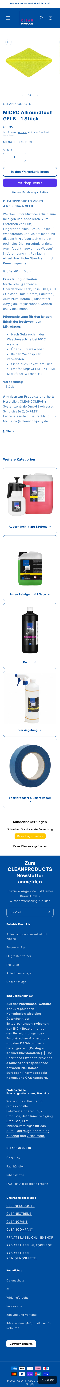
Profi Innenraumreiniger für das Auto (26, 1126)
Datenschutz (15, 1280)
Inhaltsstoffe (15, 1175)
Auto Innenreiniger (19, 973)
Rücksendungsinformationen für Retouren (29, 1326)
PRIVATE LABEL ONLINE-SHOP (29, 1237)
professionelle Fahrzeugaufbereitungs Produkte (24, 1111)
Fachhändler (15, 1166)
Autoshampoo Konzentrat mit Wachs (26, 937)
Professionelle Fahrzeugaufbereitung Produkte (27, 1091)
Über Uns (13, 1158)
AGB (9, 1289)
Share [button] (10, 431)
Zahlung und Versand (21, 1314)
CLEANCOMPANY (19, 1229)
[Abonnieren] (49, 912)
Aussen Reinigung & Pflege (28, 526)
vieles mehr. (36, 1136)
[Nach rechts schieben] (37, 94)
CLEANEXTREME (19, 1214)
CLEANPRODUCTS (20, 1206)
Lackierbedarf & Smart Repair (30, 798)
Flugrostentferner (18, 956)
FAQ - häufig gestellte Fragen (27, 1183)
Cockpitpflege (16, 981)
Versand (22, 132)
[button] (8, 18)
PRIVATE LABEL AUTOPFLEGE (29, 1245)
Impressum (14, 1306)
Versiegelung (28, 730)
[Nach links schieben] (22, 94)
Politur (28, 662)
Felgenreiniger (16, 947)
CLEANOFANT (17, 1222)
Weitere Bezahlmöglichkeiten (30, 192)
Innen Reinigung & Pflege (28, 594)
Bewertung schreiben (30, 836)
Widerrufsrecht (17, 1297)
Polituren (12, 964)
